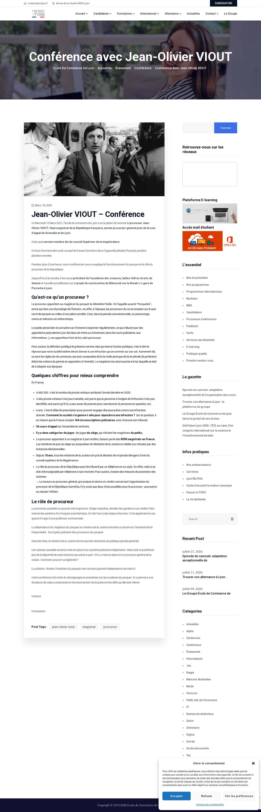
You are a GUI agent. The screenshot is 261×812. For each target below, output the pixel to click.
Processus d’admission (201, 319)
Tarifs (190, 333)
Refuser (206, 796)
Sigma (190, 734)
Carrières (192, 471)
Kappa (190, 672)
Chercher (225, 128)
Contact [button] (36, 596)
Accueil (80, 13)
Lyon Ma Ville (194, 478)
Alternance (171, 13)
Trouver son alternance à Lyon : (204, 577)
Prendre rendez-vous (199, 360)
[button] (253, 763)
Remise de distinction (200, 713)
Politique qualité (196, 353)
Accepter (176, 796)
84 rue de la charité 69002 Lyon (72, 3)
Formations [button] (38, 611)
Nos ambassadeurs (198, 464)
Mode (190, 686)
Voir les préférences (239, 796)
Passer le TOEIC (196, 492)
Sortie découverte (197, 748)
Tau (188, 755)
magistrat (89, 627)
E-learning (192, 346)
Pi (187, 707)
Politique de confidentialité (210, 804)
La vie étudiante (196, 499)
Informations (194, 658)
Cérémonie (193, 638)
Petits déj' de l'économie (201, 700)
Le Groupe (230, 13)
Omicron (191, 693)
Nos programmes (197, 284)
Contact (211, 13)
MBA (189, 305)
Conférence (193, 644)
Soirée (190, 741)
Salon (190, 720)
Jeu (188, 665)
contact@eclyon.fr (37, 3)
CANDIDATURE (223, 3)
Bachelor (192, 298)
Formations (124, 13)
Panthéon (192, 326)
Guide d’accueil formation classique (209, 485)
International (148, 13)
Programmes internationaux (204, 291)
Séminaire (192, 727)
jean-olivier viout (63, 627)
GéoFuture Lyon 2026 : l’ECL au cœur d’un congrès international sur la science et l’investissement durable (207, 430)
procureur (110, 627)
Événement (193, 651)
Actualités (193, 13)
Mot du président (197, 277)
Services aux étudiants (200, 339)
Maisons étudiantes (198, 679)
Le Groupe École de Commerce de (206, 593)
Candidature (101, 13)
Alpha (189, 631)
